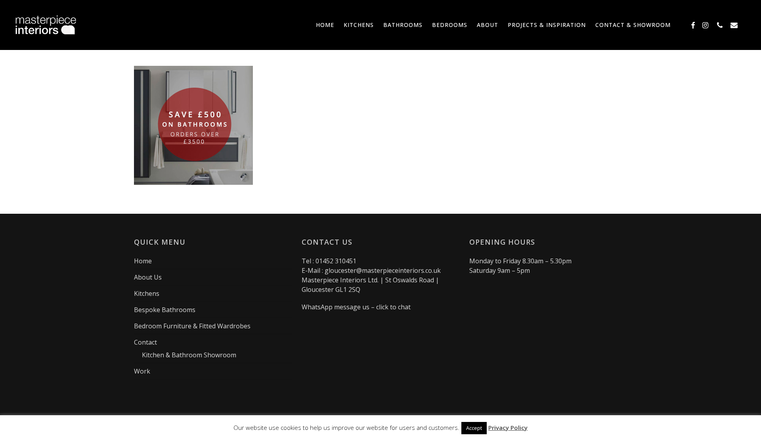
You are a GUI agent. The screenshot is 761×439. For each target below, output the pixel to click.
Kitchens (146, 293)
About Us (148, 277)
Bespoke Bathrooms (164, 309)
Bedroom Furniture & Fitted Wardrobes (192, 326)
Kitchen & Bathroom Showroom (189, 355)
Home (143, 261)
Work (142, 371)
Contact (145, 342)
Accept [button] (474, 427)
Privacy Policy (508, 427)
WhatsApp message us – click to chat (356, 307)
